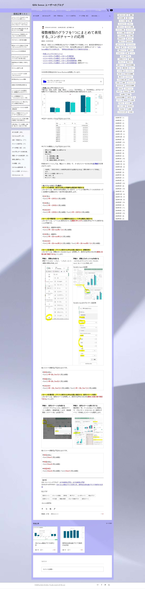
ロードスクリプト (130, 29)
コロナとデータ (131, 47)
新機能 (131, 15)
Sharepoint (130, 106)
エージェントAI (131, 82)
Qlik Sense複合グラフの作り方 (44, 544)
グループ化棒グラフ (73, 499)
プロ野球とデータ (122, 59)
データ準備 (130, 35)
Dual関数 (129, 109)
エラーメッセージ (130, 44)
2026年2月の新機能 (130, 85)
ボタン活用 (123, 56)
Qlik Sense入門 (46, 15)
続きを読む (95, 15)
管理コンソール (122, 50)
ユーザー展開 (129, 103)
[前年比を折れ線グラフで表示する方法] (72, 533)
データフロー (129, 76)
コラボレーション (128, 88)
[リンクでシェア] (54, 509)
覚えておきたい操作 (123, 15)
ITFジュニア (121, 62)
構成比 (129, 94)
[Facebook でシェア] (42, 509)
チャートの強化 (56, 495)
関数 (130, 20)
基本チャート (46, 495)
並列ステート (85, 499)
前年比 (65, 495)
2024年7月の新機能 (130, 65)
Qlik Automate (120, 85)
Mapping (126, 91)
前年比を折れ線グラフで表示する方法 (72, 544)
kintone (120, 88)
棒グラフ (72, 495)
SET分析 (54, 499)
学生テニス (121, 41)
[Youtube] (111, 10)
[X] (107, 10)
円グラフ (121, 103)
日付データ (120, 26)
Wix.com (63, 585)
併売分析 (125, 100)
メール (132, 53)
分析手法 (129, 97)
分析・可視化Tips (58, 15)
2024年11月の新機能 (128, 73)
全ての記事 (36, 15)
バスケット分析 (121, 106)
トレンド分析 (130, 32)
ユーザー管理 (121, 70)
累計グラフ (129, 62)
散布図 (132, 91)
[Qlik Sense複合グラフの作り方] (45, 533)
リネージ (119, 100)
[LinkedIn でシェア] (50, 509)
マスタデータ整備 (129, 26)
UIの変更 (130, 112)
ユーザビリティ (129, 70)
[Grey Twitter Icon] (105, 585)
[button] (110, 16)
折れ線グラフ (121, 38)
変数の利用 (63, 499)
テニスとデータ (122, 23)
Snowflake (122, 109)
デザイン (130, 23)
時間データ (130, 50)
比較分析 (131, 79)
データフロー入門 (122, 112)
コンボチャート (81, 495)
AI (134, 97)
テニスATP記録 (122, 35)
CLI (129, 56)
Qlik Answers (129, 41)
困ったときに (129, 38)
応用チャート (46, 499)
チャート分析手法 (71, 15)
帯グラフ (119, 91)
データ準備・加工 (83, 15)
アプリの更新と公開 (122, 79)
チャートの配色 (121, 32)
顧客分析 (130, 59)
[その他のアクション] (103, 27)
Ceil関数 (132, 100)
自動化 (123, 82)
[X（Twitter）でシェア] (46, 509)
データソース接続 (120, 29)
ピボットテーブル (120, 44)
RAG (127, 53)
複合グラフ (91, 495)
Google (118, 82)
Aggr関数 (123, 94)
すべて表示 (109, 523)
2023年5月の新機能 (120, 97)
